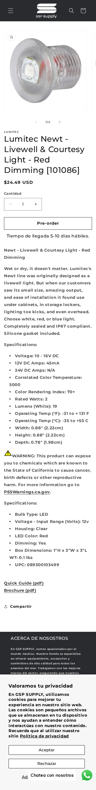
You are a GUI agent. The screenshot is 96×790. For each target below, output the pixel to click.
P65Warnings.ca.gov (27, 491)
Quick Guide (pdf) (23, 583)
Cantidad (12, 193)
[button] (11, 11)
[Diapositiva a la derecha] (60, 122)
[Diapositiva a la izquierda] (36, 122)
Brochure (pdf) (20, 590)
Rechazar (46, 763)
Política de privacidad (44, 736)
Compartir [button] (20, 606)
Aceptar (47, 749)
